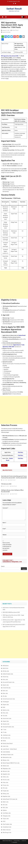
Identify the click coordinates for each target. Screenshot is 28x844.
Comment (5, 508)
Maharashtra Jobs (7, 757)
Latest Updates (6, 751)
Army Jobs (5, 679)
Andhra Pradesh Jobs (8, 674)
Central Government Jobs (9, 699)
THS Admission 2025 (6, 484)
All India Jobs (6, 671)
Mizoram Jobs (6, 771)
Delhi (4, 707)
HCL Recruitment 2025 (5, 465)
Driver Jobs (5, 712)
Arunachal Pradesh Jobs (8, 682)
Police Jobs (5, 782)
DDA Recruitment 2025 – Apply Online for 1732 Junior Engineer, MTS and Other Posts (14, 620)
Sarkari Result (14, 8)
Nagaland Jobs (6, 774)
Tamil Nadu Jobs (7, 813)
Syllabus (5, 810)
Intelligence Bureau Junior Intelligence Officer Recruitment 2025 (12, 491)
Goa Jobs (5, 715)
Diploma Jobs (6, 710)
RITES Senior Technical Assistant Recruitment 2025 (13, 608)
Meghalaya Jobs (7, 768)
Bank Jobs (5, 690)
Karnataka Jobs (6, 738)
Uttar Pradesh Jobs (7, 824)
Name (4, 522)
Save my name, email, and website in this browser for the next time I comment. (7, 546)
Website (4, 534)
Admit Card (5, 668)
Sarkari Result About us (7, 840)
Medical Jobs (6, 765)
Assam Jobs (6, 685)
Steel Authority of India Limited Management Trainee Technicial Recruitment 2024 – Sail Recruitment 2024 (14, 477)
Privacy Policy (17, 840)
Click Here (20, 452)
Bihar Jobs (5, 693)
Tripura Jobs (6, 818)
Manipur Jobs (6, 760)
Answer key (5, 676)
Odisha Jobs (6, 776)
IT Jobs (4, 729)
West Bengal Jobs (7, 832)
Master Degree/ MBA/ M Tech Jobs (11, 763)
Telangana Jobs (6, 815)
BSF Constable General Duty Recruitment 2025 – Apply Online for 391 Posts (14, 625)
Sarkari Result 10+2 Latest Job (10, 799)
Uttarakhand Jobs (7, 827)
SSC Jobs (5, 804)
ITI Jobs (4, 732)
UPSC (4, 821)
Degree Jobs (6, 704)
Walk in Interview (7, 829)
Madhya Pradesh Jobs (8, 754)
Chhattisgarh (6, 701)
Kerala (4, 740)
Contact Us (24, 840)
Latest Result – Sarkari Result (10, 749)
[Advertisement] (14, 95)
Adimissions (6, 665)
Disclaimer (15, 842)
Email (4, 528)
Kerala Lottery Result (8, 743)
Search (2, 566)
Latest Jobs (5, 746)
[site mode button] (22, 17)
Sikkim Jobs (5, 802)
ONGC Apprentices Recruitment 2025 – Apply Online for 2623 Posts (13, 616)
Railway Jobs (6, 793)
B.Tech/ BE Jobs (6, 687)
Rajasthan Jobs (6, 796)
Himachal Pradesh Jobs (8, 726)
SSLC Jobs (5, 807)
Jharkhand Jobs (6, 735)
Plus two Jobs (6, 779)
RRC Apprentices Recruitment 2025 (9, 56)
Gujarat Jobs (6, 721)
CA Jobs (5, 696)
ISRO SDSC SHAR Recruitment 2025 (11, 612)
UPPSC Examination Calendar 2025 (24, 465)
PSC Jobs (5, 788)
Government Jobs (7, 718)
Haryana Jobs (6, 724)
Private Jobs (6, 785)
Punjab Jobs (6, 790)
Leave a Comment (6, 32)
